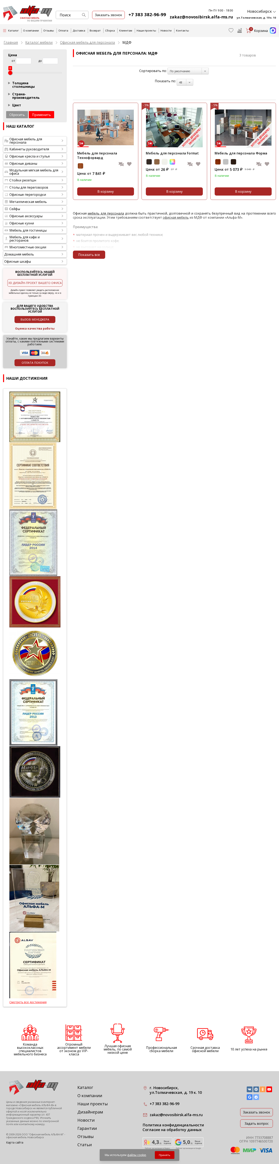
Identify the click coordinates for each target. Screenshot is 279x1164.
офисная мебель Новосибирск (25, 1137)
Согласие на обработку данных (172, 1129)
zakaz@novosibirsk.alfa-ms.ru (201, 17)
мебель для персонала (106, 213)
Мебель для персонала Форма (241, 153)
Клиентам (125, 30)
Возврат (95, 30)
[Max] (272, 32)
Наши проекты (146, 30)
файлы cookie (136, 1155)
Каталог (85, 1087)
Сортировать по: (153, 71)
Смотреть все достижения (28, 1002)
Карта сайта (14, 1142)
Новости (166, 30)
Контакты (182, 30)
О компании (31, 30)
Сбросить (17, 115)
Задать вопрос (257, 1123)
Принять (164, 1155)
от (13, 61)
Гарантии (87, 1128)
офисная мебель (176, 217)
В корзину (105, 191)
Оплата (63, 30)
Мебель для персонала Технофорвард (97, 155)
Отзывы (48, 30)
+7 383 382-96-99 (147, 14)
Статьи (84, 1144)
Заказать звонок (256, 1112)
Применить (41, 115)
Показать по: (165, 81)
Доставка (79, 30)
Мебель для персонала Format (172, 153)
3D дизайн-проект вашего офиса (35, 283)
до (40, 61)
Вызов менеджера (34, 319)
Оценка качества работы (35, 328)
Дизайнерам (90, 1112)
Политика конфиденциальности (173, 1125)
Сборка (110, 30)
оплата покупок (35, 363)
